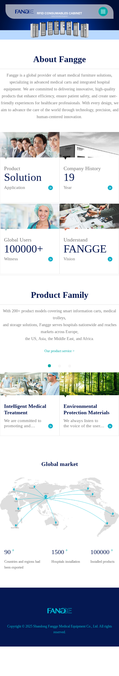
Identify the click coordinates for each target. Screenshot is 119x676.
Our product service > (59, 351)
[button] (49, 365)
